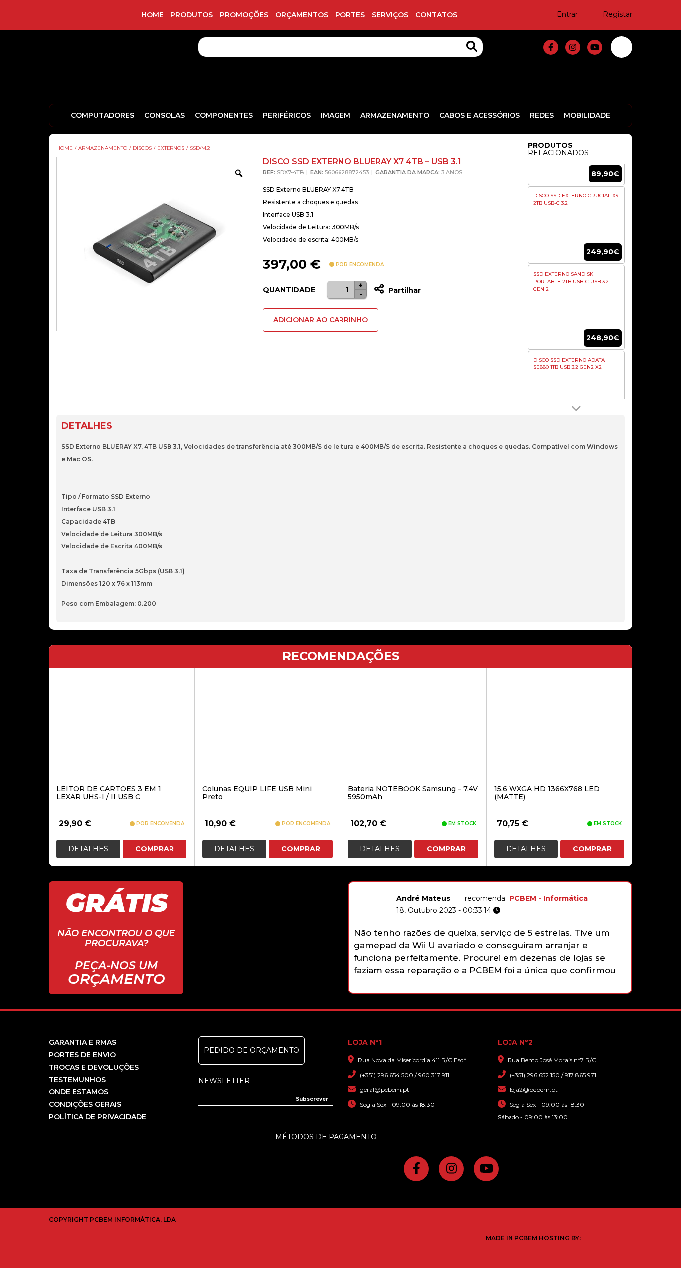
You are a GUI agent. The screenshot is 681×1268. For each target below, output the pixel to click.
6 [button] (498, 987)
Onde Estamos (78, 1091)
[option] (576, 225)
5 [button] (485, 987)
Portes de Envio (82, 1054)
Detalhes (88, 848)
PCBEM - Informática (549, 898)
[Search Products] (471, 46)
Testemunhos (77, 1079)
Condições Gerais (85, 1104)
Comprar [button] (154, 848)
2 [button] (446, 987)
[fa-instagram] (572, 47)
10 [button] (549, 987)
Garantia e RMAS (82, 1042)
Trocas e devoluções (94, 1067)
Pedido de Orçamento (251, 1050)
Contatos (436, 14)
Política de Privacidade (97, 1116)
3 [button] (459, 987)
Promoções (244, 14)
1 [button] (433, 987)
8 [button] (523, 987)
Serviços (390, 14)
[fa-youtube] (594, 47)
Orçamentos (301, 14)
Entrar (567, 14)
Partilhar (403, 290)
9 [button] (536, 987)
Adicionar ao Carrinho (320, 319)
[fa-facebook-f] (550, 47)
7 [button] (510, 987)
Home (152, 14)
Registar (617, 14)
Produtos (191, 14)
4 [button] (472, 987)
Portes (350, 14)
